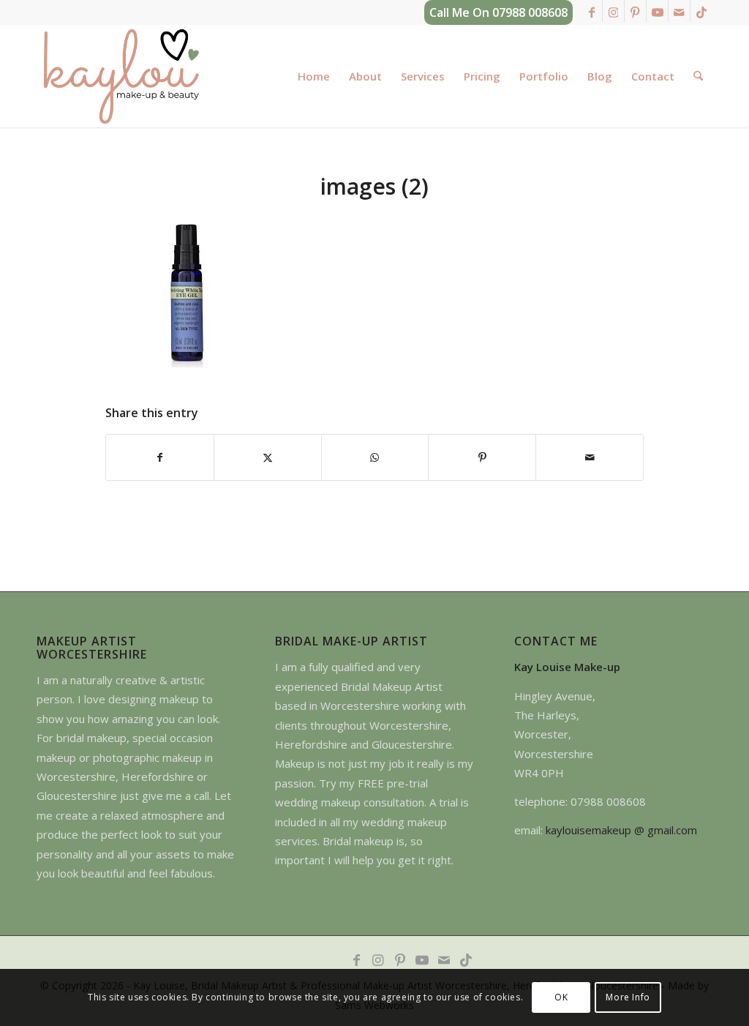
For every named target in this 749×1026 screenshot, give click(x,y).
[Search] (698, 76)
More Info (628, 997)
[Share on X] (267, 457)
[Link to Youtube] (657, 11)
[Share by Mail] (589, 457)
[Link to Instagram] (613, 11)
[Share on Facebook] (160, 457)
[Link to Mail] (679, 11)
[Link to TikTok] (701, 11)
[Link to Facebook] (591, 11)
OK (561, 997)
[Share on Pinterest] (482, 457)
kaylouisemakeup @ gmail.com (621, 830)
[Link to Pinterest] (635, 11)
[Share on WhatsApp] (375, 457)
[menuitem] (313, 76)
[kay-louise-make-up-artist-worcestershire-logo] (121, 76)
